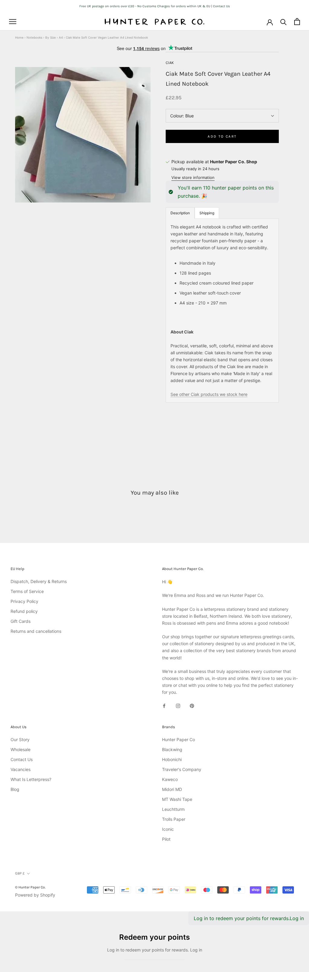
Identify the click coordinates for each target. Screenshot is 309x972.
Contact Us (22, 759)
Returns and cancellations (36, 631)
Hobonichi (172, 759)
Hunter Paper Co (178, 739)
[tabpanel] (222, 310)
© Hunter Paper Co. (30, 887)
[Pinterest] (192, 705)
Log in (297, 918)
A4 (61, 37)
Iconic (168, 829)
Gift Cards (20, 621)
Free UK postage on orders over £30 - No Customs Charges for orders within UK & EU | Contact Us (154, 6)
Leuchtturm (173, 809)
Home (19, 37)
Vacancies (20, 769)
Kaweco (170, 779)
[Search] (283, 21)
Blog (15, 789)
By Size (50, 37)
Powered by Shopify (35, 894)
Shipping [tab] (206, 213)
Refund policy (24, 611)
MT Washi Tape (177, 799)
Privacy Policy (24, 601)
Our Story (20, 739)
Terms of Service (27, 591)
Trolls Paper (173, 819)
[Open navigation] (12, 21)
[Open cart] (297, 21)
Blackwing (172, 749)
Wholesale (20, 749)
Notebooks (34, 37)
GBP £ (20, 873)
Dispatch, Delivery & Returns (39, 581)
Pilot (166, 839)
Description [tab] (180, 213)
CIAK (170, 62)
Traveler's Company (181, 769)
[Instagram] (178, 705)
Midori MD (172, 789)
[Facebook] (164, 705)
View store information (193, 177)
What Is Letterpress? (31, 779)
